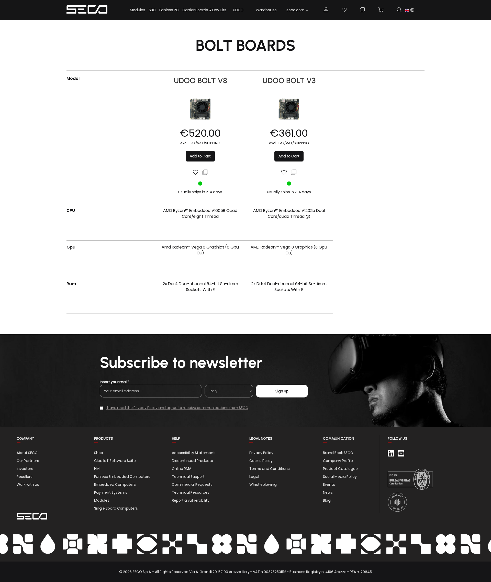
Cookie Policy (261, 460)
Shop (98, 452)
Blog (327, 500)
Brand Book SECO (338, 452)
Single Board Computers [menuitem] (116, 508)
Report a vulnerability (190, 500)
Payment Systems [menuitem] (110, 492)
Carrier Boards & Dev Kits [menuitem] (204, 10)
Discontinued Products (192, 460)
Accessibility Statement (193, 452)
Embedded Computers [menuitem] (115, 484)
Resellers (24, 476)
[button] (411, 10)
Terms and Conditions (269, 468)
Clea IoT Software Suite (115, 460)
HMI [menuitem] (97, 468)
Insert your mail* (114, 381)
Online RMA (181, 468)
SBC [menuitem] (152, 10)
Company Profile (338, 460)
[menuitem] (238, 10)
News (328, 492)
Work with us (28, 484)
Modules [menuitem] (137, 10)
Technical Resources (190, 492)
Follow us (397, 438)
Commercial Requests (192, 484)
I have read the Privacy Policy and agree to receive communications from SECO (177, 407)
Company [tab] (25, 438)
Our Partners (28, 460)
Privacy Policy (261, 452)
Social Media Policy (340, 476)
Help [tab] (176, 438)
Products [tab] (103, 438)
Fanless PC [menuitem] (169, 10)
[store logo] (86, 10)
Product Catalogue (340, 468)
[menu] (221, 10)
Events (329, 484)
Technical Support (188, 476)
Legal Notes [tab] (260, 438)
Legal (254, 476)
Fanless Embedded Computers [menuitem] (122, 476)
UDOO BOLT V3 (289, 80)
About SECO (27, 452)
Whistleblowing (263, 484)
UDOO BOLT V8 (200, 80)
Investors (25, 468)
